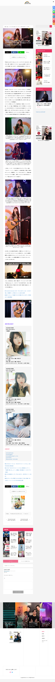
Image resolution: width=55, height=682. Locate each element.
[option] (9, 615)
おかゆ (12, 513)
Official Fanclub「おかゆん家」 (12, 459)
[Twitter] (54, 9)
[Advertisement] (27, 15)
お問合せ (43, 638)
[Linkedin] (54, 17)
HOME (43, 633)
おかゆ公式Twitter (9, 453)
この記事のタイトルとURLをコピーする (18, 57)
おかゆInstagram (9, 454)
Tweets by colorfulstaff (40, 112)
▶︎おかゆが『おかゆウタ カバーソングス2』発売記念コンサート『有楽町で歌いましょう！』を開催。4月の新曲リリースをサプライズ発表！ (18, 470)
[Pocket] (54, 19)
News (10, 46)
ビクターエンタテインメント (18, 513)
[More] (54, 24)
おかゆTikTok (8, 457)
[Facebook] (54, 7)
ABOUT (43, 636)
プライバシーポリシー (44, 641)
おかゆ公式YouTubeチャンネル (12, 456)
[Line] (54, 12)
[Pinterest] (54, 21)
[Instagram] (54, 14)
